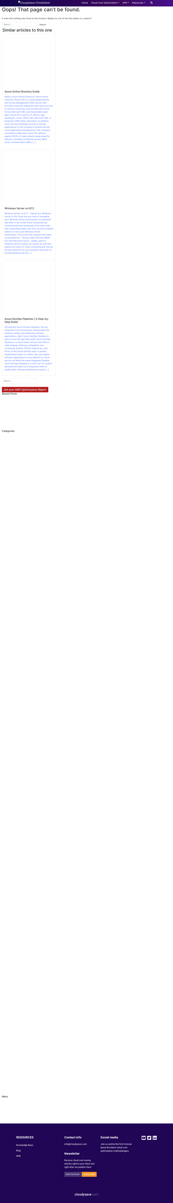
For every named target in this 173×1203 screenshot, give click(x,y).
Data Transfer (11, 681)
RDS (6, 970)
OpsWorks (9, 888)
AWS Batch (10, 523)
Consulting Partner (14, 676)
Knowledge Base (24, 1145)
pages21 (8, 921)
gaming (8, 768)
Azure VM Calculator (15, 418)
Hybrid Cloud (11, 790)
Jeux (6, 806)
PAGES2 (8, 915)
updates (8, 1073)
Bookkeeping (11, 594)
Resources (137, 2)
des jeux (8, 692)
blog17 (7, 577)
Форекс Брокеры (13, 1089)
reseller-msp (10, 986)
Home (85, 2)
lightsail (8, 833)
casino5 (8, 626)
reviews (8, 991)
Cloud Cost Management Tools (20, 648)
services (8, 1002)
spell (6, 1019)
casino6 (8, 632)
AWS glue (9, 534)
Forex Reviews (12, 746)
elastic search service (15, 735)
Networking (10, 850)
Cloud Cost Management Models (21, 643)
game (7, 757)
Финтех (8, 1084)
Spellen (8, 1024)
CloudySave (42, 2)
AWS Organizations (14, 539)
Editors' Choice (12, 719)
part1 (6, 931)
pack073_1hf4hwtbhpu (16, 893)
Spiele (7, 1029)
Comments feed (12, 1112)
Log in (7, 1101)
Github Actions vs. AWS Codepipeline (24, 424)
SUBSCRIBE (89, 1174)
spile (6, 1040)
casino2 (8, 610)
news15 (8, 866)
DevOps (8, 697)
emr (6, 741)
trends (7, 1062)
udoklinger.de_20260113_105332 (21, 1068)
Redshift (8, 980)
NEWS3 (8, 877)
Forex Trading (11, 752)
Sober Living (10, 1013)
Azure (7, 545)
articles (8, 496)
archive (8, 474)
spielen (7, 1035)
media (7, 839)
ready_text (9, 975)
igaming (8, 801)
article (7, 479)
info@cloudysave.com (75, 1144)
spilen (7, 1046)
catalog (8, 637)
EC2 (6, 714)
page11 (7, 899)
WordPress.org (12, 1118)
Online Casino (11, 882)
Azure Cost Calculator (15, 550)
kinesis (7, 817)
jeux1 (6, 812)
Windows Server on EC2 (17, 404)
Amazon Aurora (12, 458)
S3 (5, 997)
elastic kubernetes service (18, 730)
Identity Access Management (19, 795)
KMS (6, 823)
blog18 (7, 583)
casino (7, 599)
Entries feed (10, 1107)
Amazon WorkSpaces (15, 463)
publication (10, 948)
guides (7, 784)
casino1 (8, 605)
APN (124, 2)
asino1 (7, 501)
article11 (8, 485)
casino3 (8, 616)
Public (7, 942)
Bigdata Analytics (13, 561)
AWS (6, 518)
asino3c (8, 512)
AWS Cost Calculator (15, 528)
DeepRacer (10, 686)
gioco (7, 779)
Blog (18, 1150)
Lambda (8, 828)
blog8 (7, 588)
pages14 (8, 910)
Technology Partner (14, 1057)
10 (5, 441)
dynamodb (9, 703)
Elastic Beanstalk (13, 725)
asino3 (7, 507)
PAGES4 (8, 926)
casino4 (8, 621)
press (7, 937)
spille (6, 1051)
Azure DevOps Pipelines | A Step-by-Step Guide (26, 412)
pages (7, 904)
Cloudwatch (10, 670)
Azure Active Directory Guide (19, 399)
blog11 (7, 572)
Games (7, 763)
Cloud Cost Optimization (104, 2)
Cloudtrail (9, 665)
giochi (7, 774)
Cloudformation (12, 659)
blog (6, 567)
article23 (8, 490)
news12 (8, 861)
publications (10, 953)
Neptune (8, 844)
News (7, 855)
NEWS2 (8, 872)
